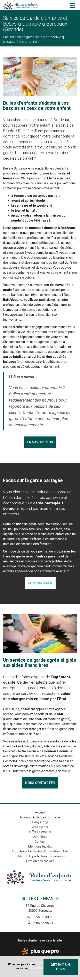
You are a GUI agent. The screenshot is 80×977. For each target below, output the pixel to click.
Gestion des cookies (40, 861)
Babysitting (40, 822)
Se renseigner (40, 583)
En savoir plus (40, 442)
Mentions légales (40, 846)
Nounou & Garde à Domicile (40, 817)
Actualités (40, 837)
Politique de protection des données (40, 856)
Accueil (40, 812)
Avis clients (40, 827)
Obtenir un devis (61, 967)
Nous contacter (40, 783)
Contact (40, 841)
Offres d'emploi (40, 832)
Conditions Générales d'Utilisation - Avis (40, 851)
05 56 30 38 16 (42, 917)
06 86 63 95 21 (42, 923)
